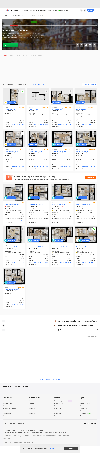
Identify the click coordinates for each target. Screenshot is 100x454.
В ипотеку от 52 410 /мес (41, 124)
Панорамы (83, 416)
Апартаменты (33, 416)
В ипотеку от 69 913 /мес (17, 262)
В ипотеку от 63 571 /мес (64, 166)
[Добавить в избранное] (81, 45)
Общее (5, 55)
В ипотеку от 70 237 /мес (41, 262)
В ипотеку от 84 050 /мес (88, 262)
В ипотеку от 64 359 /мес (88, 166)
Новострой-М (6, 15)
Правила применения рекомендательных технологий (17, 432)
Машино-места (58, 22)
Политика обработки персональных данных (32, 430)
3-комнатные (32, 413)
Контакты (12, 423)
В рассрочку (58, 413)
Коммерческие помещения (11, 411)
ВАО (27, 15)
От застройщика (59, 411)
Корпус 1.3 (26, 55)
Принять (70, 448)
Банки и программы (60, 416)
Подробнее (51, 448)
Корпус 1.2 (19, 55)
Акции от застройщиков (10, 408)
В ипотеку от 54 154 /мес (88, 124)
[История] (81, 10)
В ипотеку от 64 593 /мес (17, 220)
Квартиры (32, 10)
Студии (31, 406)
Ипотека (49, 10)
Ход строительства (27, 22)
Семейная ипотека (59, 403)
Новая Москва (7, 403)
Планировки (41, 22)
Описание (6, 22)
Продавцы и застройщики (10, 416)
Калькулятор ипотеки (62, 401)
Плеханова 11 (33, 15)
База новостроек (15, 15)
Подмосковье (7, 406)
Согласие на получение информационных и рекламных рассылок (49, 432)
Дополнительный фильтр (89, 84)
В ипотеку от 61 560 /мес (17, 166)
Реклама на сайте (21, 423)
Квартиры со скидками (35, 401)
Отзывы (74, 22)
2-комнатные (32, 411)
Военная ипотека (59, 406)
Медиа (55, 10)
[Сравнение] (77, 45)
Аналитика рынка (85, 406)
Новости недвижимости (87, 401)
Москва (23, 15)
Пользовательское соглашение (11, 430)
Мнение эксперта (85, 403)
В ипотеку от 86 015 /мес (17, 304)
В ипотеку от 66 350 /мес (64, 220)
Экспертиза (83, 411)
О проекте (5, 423)
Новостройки (24, 10)
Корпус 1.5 (41, 55)
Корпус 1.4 (34, 55)
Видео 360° (85, 413)
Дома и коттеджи (41, 10)
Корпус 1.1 (11, 55)
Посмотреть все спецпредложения (50, 379)
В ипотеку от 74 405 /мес (64, 262)
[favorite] (85, 10)
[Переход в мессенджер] (95, 423)
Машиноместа (7, 413)
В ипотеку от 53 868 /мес (64, 124)
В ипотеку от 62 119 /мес (41, 166)
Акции (68, 22)
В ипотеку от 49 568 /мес (17, 124)
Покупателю (83, 408)
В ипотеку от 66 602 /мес (88, 220)
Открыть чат (90, 177)
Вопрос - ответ (84, 22)
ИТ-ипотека (57, 408)
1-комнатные (32, 408)
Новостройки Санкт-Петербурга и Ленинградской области (18, 442)
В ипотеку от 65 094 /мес (41, 220)
